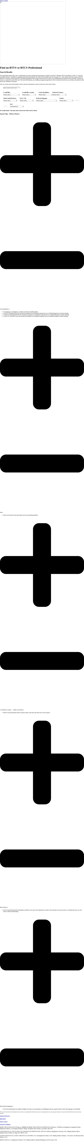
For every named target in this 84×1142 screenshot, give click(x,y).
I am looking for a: (5, 309)
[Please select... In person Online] (29, 95)
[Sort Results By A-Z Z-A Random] (17, 106)
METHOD (3, 1119)
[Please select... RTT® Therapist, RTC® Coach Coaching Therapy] (11, 95)
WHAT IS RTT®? (5, 1116)
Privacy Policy (4, 1121)
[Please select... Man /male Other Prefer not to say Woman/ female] (66, 100)
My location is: (4, 907)
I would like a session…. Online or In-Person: (12, 710)
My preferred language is (6, 1106)
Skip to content (4, 0)
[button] (42, 213)
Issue (1, 512)
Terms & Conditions (5, 1124)
